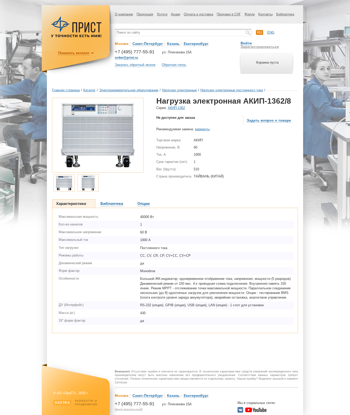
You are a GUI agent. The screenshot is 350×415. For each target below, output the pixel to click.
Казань (173, 44)
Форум (249, 14)
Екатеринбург (196, 44)
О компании (124, 14)
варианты (202, 129)
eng (270, 32)
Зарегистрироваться (260, 47)
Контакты (265, 14)
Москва (121, 44)
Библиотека (285, 14)
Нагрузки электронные (179, 90)
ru (259, 32)
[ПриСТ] (76, 36)
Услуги (162, 14)
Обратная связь (174, 65)
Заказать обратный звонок (135, 65)
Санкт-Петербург (147, 44)
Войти (246, 43)
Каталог (89, 90)
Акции (175, 14)
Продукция (145, 14)
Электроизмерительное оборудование (128, 90)
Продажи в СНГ (229, 14)
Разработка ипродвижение (76, 403)
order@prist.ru (126, 58)
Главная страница (66, 90)
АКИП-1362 (176, 108)
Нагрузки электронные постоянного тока (231, 90)
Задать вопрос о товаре (269, 120)
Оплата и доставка (198, 14)
